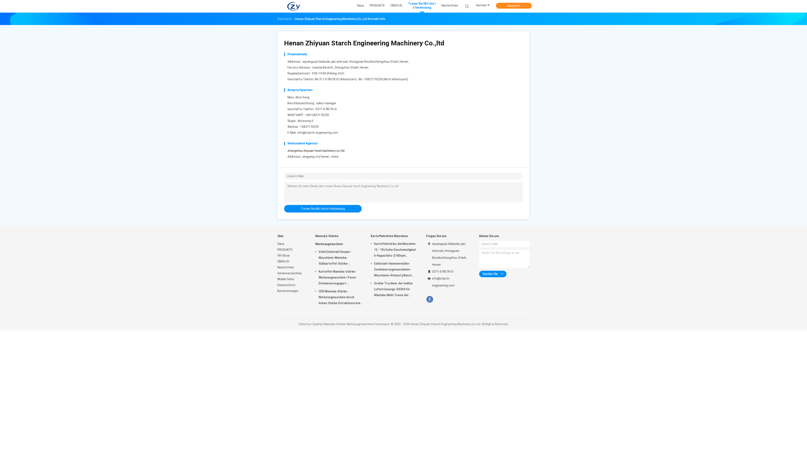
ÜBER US (283, 261)
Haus (280, 243)
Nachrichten (285, 267)
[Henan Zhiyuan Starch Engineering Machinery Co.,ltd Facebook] (429, 299)
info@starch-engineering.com (318, 132)
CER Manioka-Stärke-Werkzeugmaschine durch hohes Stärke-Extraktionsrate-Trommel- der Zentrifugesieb (340, 298)
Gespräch (513, 5)
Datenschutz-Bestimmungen (287, 288)
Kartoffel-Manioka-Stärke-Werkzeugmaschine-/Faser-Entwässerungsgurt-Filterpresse (338, 278)
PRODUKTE (285, 249)
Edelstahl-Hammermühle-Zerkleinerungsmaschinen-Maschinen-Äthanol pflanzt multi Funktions (393, 270)
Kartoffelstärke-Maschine (389, 236)
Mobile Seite (285, 279)
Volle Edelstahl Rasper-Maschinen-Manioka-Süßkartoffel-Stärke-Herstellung (335, 258)
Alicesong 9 (305, 121)
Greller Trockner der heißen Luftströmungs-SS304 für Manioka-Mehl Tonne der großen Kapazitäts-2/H (393, 290)
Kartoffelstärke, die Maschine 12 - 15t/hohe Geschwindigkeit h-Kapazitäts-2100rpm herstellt (395, 250)
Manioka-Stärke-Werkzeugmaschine (329, 240)
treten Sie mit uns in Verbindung (323, 208)
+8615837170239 (317, 115)
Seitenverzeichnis (289, 273)
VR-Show (283, 255)
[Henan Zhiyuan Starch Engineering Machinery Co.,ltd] (293, 6)
